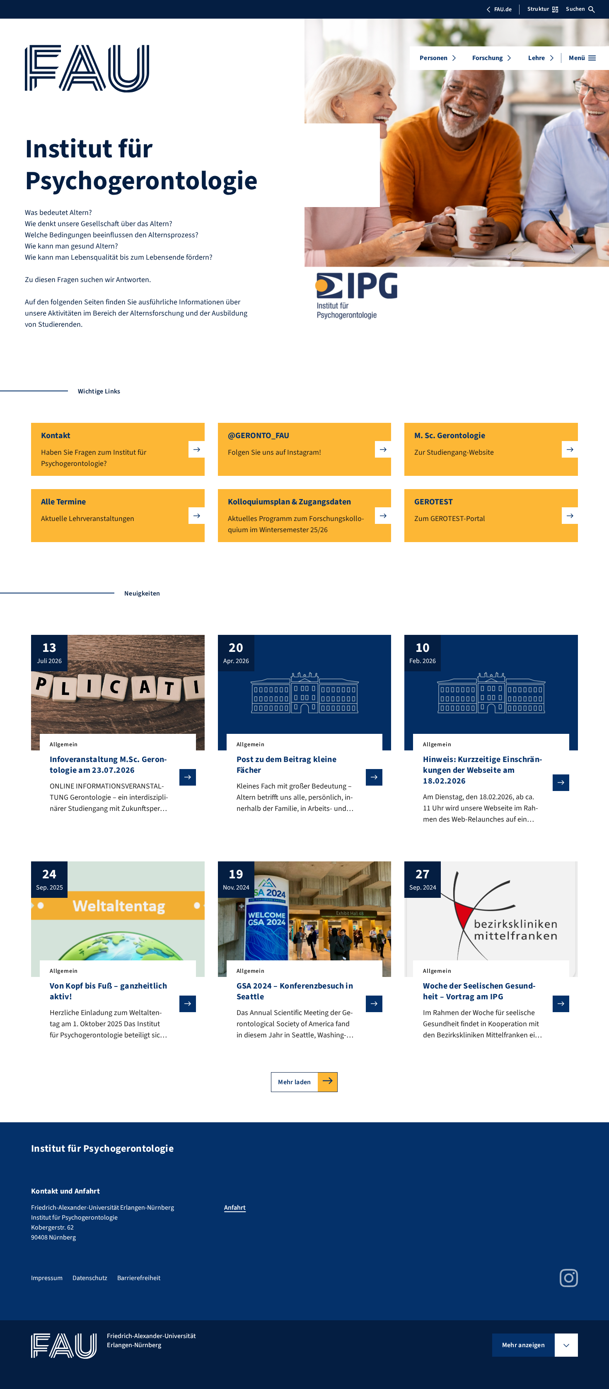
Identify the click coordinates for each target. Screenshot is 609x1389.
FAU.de (503, 9)
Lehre (536, 58)
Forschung (487, 58)
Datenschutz (89, 1278)
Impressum (47, 1278)
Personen (433, 58)
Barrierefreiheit (138, 1278)
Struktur (538, 9)
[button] (118, 449)
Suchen (575, 9)
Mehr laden (294, 1082)
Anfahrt (235, 1207)
